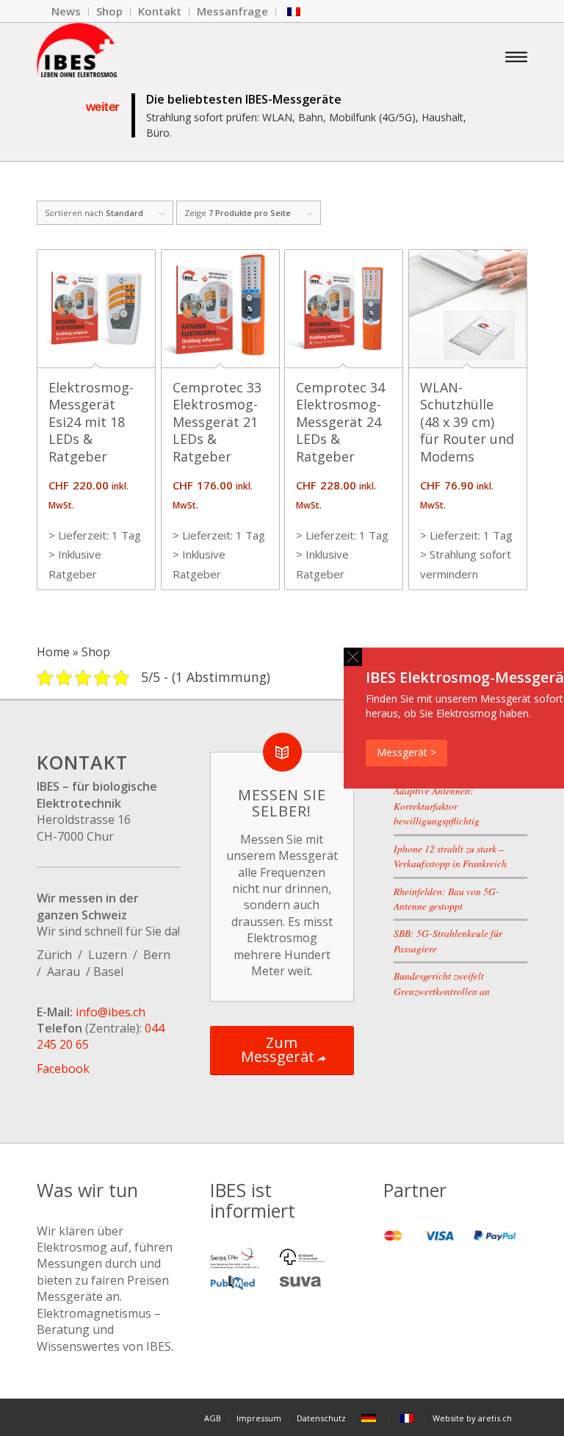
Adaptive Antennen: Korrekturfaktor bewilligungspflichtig (437, 805)
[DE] (371, 1418)
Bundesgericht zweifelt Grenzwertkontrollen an (442, 983)
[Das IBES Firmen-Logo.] (77, 56)
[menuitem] (66, 11)
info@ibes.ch (110, 1012)
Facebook (63, 1068)
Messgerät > (406, 752)
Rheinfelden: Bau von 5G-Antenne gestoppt (446, 898)
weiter (103, 107)
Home (53, 652)
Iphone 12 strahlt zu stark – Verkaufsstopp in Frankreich (450, 855)
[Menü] (516, 56)
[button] (353, 656)
